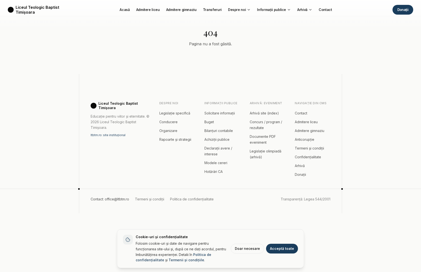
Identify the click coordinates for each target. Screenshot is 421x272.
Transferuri (212, 10)
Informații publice (271, 10)
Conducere (168, 122)
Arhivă (302, 10)
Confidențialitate (308, 157)
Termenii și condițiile (186, 260)
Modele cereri (215, 163)
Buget (209, 122)
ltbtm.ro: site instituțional (108, 135)
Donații (402, 10)
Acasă (125, 10)
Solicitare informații (219, 113)
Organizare (168, 131)
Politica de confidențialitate (192, 199)
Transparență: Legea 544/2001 (305, 199)
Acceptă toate (282, 248)
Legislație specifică (174, 113)
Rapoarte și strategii (175, 139)
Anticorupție (304, 139)
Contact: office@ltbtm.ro (110, 199)
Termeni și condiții (309, 148)
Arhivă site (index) (264, 113)
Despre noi (237, 10)
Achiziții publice (217, 139)
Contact (325, 10)
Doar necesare (247, 248)
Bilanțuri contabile (218, 131)
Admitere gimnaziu (181, 10)
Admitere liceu (148, 10)
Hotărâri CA (213, 171)
